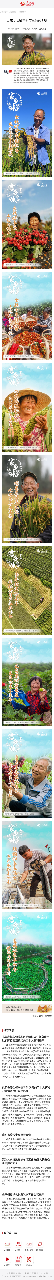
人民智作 (29, 1265)
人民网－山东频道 (39, 29)
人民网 (3, 12)
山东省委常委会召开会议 (16, 1134)
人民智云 (18, 1265)
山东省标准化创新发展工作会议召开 (23, 1194)
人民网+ (18, 1250)
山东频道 (12, 12)
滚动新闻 (22, 12)
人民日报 (7, 1250)
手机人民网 (29, 1250)
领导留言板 (39, 1250)
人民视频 (7, 1265)
